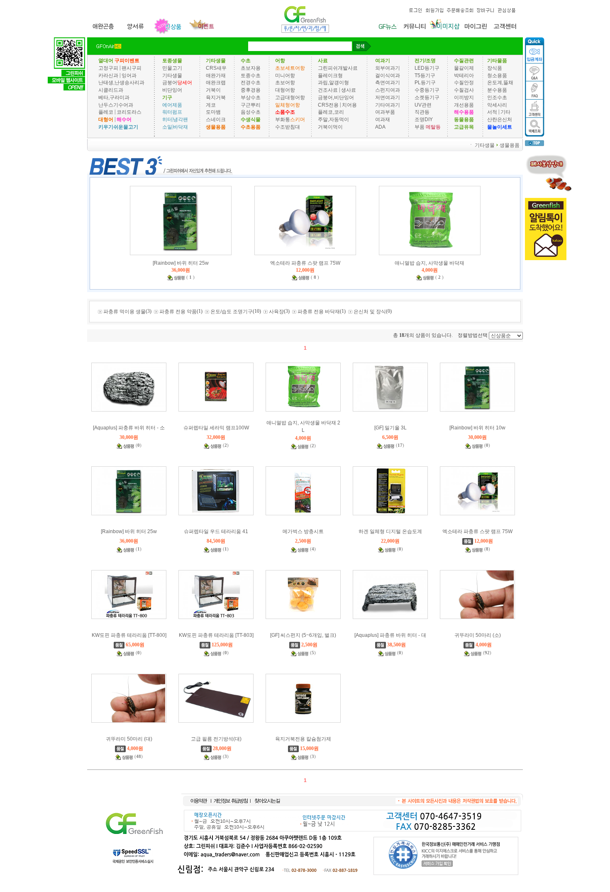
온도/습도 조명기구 (231, 311)
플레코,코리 (331, 112)
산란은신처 (499, 119)
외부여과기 (387, 68)
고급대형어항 (290, 97)
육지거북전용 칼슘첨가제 (303, 739)
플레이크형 (330, 75)
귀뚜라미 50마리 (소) (477, 635)
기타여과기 (387, 104)
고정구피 (108, 68)
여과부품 (385, 112)
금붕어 (169, 82)
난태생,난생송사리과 (121, 82)
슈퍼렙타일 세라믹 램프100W (216, 428)
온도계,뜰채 (500, 82)
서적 (492, 112)
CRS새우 (216, 68)
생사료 (348, 90)
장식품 (494, 68)
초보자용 (251, 68)
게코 (211, 104)
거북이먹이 (330, 127)
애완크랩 (216, 82)
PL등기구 (425, 82)
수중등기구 (427, 90)
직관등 (422, 112)
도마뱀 (213, 112)
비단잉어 (172, 90)
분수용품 (497, 90)
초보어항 (285, 82)
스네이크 (216, 119)
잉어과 (129, 75)
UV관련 (423, 104)
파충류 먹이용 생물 (124, 311)
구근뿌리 (251, 104)
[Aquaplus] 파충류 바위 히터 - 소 (129, 428)
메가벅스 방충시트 (303, 531)
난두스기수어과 (115, 104)
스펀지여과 (387, 90)
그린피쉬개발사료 (338, 68)
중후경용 (251, 90)
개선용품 (464, 104)
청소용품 (497, 75)
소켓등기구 (427, 97)
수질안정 (464, 82)
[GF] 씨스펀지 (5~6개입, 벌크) (303, 635)
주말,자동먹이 (333, 119)
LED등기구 (427, 68)
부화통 (282, 119)
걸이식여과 (387, 75)
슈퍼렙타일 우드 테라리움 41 (216, 531)
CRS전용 (328, 104)
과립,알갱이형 (333, 82)
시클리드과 (110, 90)
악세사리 (497, 104)
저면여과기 (387, 97)
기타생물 (172, 75)
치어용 (349, 104)
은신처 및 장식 (370, 311)
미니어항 (285, 75)
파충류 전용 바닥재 (319, 311)
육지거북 (216, 97)
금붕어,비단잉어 (336, 97)
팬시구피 (132, 68)
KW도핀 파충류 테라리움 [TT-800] (129, 635)
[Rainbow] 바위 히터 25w (181, 263)
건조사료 (328, 90)
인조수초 (497, 97)
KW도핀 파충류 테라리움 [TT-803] (216, 635)
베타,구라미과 (113, 97)
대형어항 (285, 90)
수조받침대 (287, 127)
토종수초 (251, 75)
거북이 (213, 90)
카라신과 (108, 75)
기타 (505, 112)
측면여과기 (387, 82)
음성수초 (251, 112)
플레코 (105, 112)
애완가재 (216, 75)
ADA (380, 127)
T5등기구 (425, 75)
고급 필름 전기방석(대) (216, 739)
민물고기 (172, 68)
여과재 (382, 119)
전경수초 (251, 82)
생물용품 (510, 145)
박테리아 (464, 75)
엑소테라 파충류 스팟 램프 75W (305, 263)
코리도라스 (129, 112)
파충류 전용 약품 (178, 311)
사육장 (276, 311)
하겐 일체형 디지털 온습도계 (390, 531)
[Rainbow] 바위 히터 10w (477, 428)
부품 (420, 127)
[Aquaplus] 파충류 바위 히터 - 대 (390, 635)
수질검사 (464, 90)
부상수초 (251, 97)
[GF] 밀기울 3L (390, 428)
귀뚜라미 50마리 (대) (129, 739)
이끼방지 (464, 97)
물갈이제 (464, 68)
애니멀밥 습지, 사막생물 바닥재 (429, 263)
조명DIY (424, 119)
